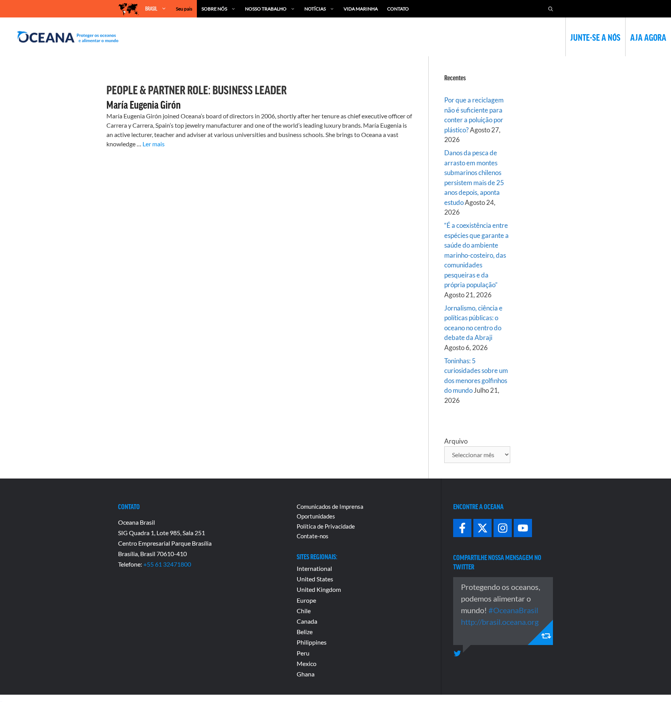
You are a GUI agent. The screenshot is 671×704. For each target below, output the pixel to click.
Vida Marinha (361, 9)
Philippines (312, 642)
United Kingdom (319, 589)
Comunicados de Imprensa (330, 506)
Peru (303, 653)
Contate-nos (313, 535)
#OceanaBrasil (513, 610)
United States (315, 579)
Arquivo (456, 441)
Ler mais (154, 143)
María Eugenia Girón (143, 104)
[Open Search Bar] (551, 8)
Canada (307, 621)
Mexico (306, 663)
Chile (304, 610)
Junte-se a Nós (595, 37)
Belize (305, 631)
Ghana (306, 674)
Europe (306, 600)
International (314, 568)
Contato (398, 9)
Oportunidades (316, 516)
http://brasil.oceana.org (500, 621)
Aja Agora (648, 37)
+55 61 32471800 (167, 564)
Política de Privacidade (326, 526)
